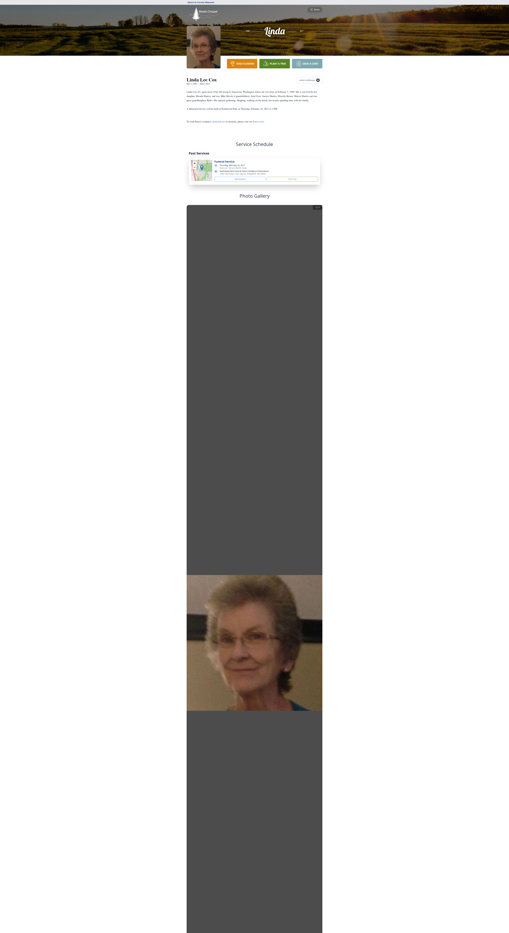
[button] (201, 167)
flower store (258, 121)
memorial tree (218, 121)
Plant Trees (292, 179)
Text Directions (239, 179)
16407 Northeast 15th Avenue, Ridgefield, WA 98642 (243, 173)
